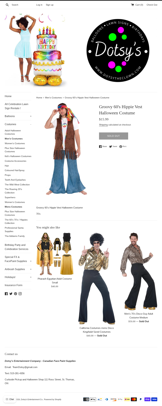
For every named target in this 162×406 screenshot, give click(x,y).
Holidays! (18, 277)
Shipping (103, 124)
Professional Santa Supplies (14, 230)
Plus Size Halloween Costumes (15, 150)
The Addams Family (15, 236)
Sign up (49, 5)
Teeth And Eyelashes (15, 180)
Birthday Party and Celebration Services (16, 247)
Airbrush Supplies (18, 269)
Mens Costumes (13, 207)
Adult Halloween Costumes (13, 132)
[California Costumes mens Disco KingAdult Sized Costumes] (96, 279)
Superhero (10, 197)
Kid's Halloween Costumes (18, 156)
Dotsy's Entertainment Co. (32, 399)
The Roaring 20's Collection (13, 191)
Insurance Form (13, 285)
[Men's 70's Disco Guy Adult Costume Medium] (138, 271)
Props (8, 175)
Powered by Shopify (52, 399)
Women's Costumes (15, 143)
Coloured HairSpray (15, 170)
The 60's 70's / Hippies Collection (16, 221)
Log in (39, 5)
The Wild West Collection (17, 184)
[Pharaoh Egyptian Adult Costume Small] (54, 254)
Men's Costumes (14, 138)
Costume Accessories (15, 161)
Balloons (18, 116)
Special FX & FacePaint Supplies (18, 259)
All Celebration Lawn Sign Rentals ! (16, 106)
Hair (7, 166)
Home (8, 96)
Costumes (18, 124)
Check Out (152, 5)
